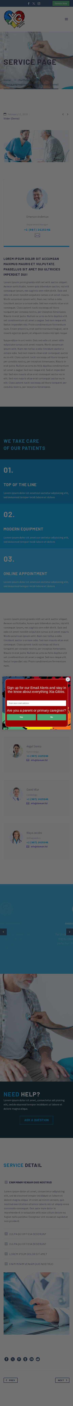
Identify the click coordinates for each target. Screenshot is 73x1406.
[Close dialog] (68, 679)
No (51, 717)
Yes (21, 717)
